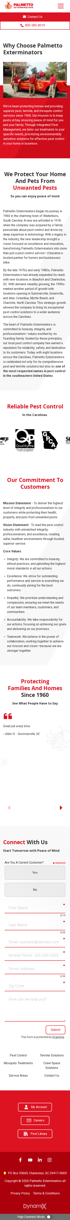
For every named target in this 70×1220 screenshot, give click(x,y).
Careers (39, 1120)
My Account (39, 1107)
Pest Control (18, 1055)
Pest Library (39, 1134)
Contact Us (51, 1075)
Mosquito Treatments (18, 1063)
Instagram (49, 1160)
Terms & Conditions (46, 1193)
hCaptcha (58, 1037)
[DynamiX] (35, 1206)
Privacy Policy (20, 1193)
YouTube (30, 1160)
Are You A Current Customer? (24, 862)
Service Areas (18, 1075)
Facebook (20, 1160)
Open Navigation (60, 6)
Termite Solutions (52, 1055)
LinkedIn (40, 1160)
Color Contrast (50, 1217)
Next (60, 807)
